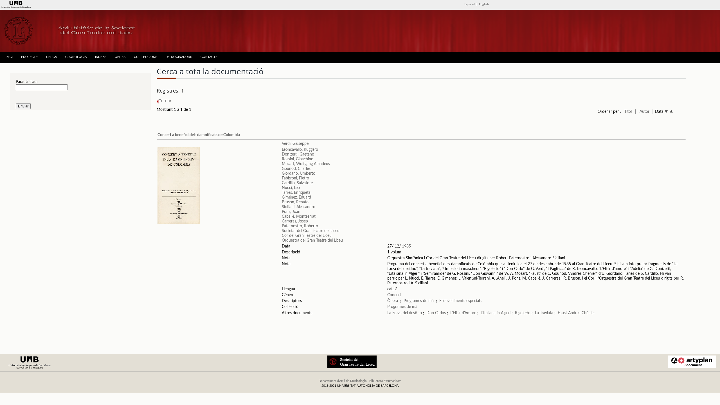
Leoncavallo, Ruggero (300, 150)
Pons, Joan (291, 212)
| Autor (642, 112)
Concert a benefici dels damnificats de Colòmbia (199, 135)
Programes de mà (419, 301)
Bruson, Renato (295, 202)
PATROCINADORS (179, 56)
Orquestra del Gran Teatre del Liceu (312, 240)
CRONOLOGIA (76, 56)
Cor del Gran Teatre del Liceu (307, 236)
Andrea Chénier (581, 313)
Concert (394, 295)
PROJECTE (29, 56)
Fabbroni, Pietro (295, 178)
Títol (628, 112)
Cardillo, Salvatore (297, 183)
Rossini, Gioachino (297, 159)
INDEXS (100, 56)
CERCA (51, 56)
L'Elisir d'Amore (463, 313)
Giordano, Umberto (298, 174)
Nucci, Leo (291, 188)
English (484, 4)
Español (469, 4)
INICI (9, 56)
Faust (562, 313)
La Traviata (544, 313)
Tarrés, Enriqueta (296, 193)
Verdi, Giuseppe (295, 144)
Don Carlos (436, 313)
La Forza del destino (404, 313)
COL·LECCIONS (145, 56)
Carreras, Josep (295, 221)
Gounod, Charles (296, 169)
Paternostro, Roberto (300, 226)
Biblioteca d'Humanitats (385, 380)
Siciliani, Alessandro (298, 207)
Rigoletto (522, 313)
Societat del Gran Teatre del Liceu (310, 231)
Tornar (165, 100)
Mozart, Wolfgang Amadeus (306, 164)
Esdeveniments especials (460, 301)
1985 (406, 246)
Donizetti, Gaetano (298, 154)
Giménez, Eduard (296, 197)
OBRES (120, 56)
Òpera (392, 301)
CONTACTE (209, 56)
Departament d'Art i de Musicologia (342, 380)
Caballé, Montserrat (299, 217)
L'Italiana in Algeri (495, 313)
